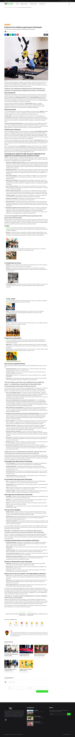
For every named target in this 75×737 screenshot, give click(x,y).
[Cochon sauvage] (30, 718)
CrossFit (8, 339)
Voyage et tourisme (24, 3)
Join (68, 714)
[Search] (69, 4)
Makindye (36, 710)
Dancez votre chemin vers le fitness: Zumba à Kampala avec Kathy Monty (16, 614)
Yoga (7, 300)
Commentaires (42, 3)
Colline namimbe (37, 721)
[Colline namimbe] (30, 723)
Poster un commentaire (41, 691)
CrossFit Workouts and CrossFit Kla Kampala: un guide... (11, 655)
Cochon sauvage (37, 716)
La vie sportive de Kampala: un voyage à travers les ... (10, 670)
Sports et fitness (15, 7)
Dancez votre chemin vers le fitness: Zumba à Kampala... (39, 655)
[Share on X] (8, 35)
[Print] (45, 35)
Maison (17, 3)
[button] (67, 1)
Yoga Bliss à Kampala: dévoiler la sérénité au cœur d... (25, 670)
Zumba (7, 227)
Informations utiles (33, 3)
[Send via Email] (18, 35)
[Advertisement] (37, 16)
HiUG (11, 630)
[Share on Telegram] (15, 35)
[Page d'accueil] (9, 4)
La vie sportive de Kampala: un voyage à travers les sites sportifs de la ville (37, 614)
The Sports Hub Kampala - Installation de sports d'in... (24, 655)
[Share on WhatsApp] (10, 35)
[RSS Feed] (5, 720)
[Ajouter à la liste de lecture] (47, 35)
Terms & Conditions (66, 734)
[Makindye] (30, 712)
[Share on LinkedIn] (13, 35)
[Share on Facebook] (5, 35)
